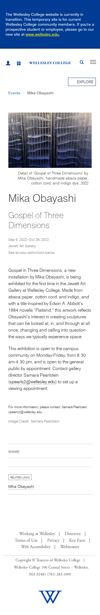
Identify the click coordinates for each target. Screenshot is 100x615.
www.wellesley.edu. (43, 34)
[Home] (50, 63)
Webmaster (69, 547)
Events (14, 93)
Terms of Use (26, 540)
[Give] (16, 64)
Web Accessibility (36, 547)
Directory (73, 534)
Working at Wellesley (37, 534)
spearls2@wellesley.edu (32, 381)
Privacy (53, 540)
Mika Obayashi (21, 486)
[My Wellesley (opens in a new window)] (8, 64)
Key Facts (77, 540)
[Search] (81, 63)
